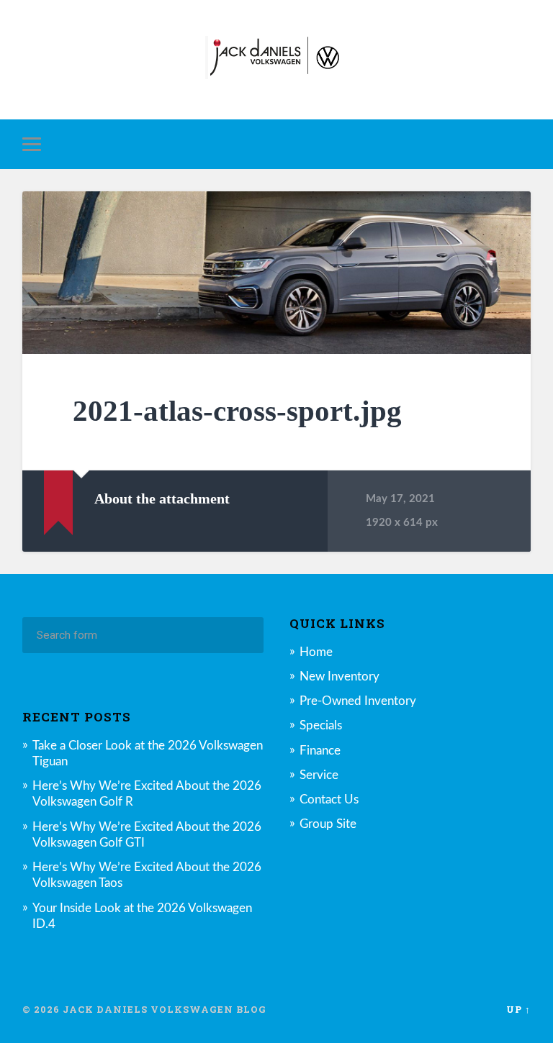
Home (316, 652)
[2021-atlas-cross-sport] (276, 272)
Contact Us (329, 799)
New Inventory (339, 676)
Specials (321, 725)
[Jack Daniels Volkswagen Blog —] (276, 59)
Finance (320, 750)
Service (319, 775)
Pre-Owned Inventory (358, 701)
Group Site (328, 824)
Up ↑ (518, 1009)
